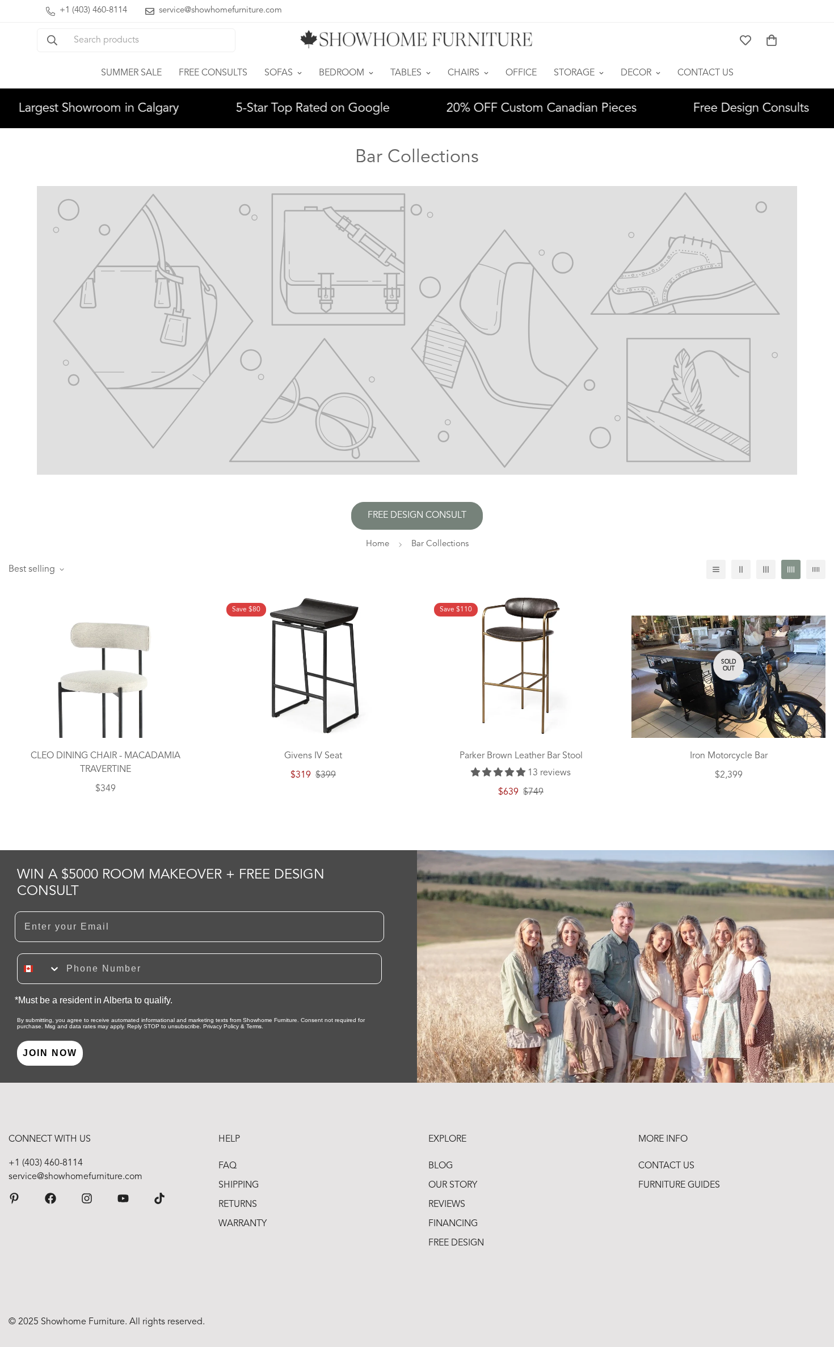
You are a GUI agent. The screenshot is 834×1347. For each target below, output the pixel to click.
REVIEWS (446, 1204)
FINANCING (453, 1223)
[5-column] (815, 569)
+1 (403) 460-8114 (46, 1163)
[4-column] (791, 569)
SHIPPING (238, 1185)
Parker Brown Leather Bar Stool (521, 756)
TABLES (406, 73)
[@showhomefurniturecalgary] (159, 1198)
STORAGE (574, 73)
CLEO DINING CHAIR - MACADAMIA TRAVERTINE (105, 762)
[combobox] (39, 968)
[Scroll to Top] (812, 1285)
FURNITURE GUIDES (679, 1185)
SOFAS (278, 73)
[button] (772, 40)
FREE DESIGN (456, 1243)
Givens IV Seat (313, 756)
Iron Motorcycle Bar (729, 756)
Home (377, 544)
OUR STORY (452, 1185)
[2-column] (741, 569)
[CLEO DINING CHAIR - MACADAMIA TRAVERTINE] (106, 690)
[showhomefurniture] (14, 1198)
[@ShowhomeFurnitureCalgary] (123, 1198)
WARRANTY (242, 1223)
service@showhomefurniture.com (75, 1176)
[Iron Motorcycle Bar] (728, 690)
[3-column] (766, 569)
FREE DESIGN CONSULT (417, 515)
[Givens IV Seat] (313, 665)
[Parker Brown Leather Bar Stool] (521, 665)
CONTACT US (705, 73)
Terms (254, 1026)
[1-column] (716, 569)
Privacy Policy (221, 1026)
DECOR (636, 73)
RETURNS (237, 1204)
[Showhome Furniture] (417, 40)
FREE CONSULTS (213, 73)
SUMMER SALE (131, 73)
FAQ (227, 1166)
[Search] (52, 40)
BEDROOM (341, 73)
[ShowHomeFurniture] (50, 1198)
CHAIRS (463, 73)
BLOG (440, 1166)
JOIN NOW (50, 1053)
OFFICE (521, 73)
